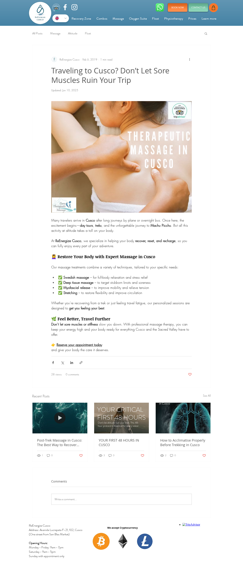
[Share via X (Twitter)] (62, 362)
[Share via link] (81, 362)
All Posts (37, 33)
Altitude (72, 33)
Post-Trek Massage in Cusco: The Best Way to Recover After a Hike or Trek (59, 442)
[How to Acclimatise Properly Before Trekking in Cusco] (183, 418)
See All (207, 395)
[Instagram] (74, 7)
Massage (55, 33)
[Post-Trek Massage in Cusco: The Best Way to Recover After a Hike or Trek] (59, 418)
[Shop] (213, 7)
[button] (209, 18)
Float (88, 33)
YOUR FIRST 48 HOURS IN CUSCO (119, 442)
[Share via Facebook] (53, 362)
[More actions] (189, 59)
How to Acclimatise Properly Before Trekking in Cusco (182, 442)
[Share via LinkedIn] (71, 362)
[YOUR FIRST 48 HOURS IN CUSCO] (121, 418)
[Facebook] (65, 7)
